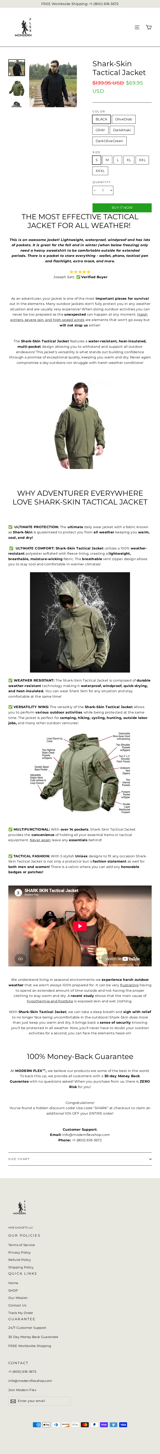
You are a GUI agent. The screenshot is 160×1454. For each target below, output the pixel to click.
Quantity (101, 182)
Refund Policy (19, 1260)
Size (96, 152)
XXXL (100, 171)
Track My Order (20, 1313)
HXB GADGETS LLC (20, 1227)
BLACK (101, 119)
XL (129, 160)
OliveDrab (123, 119)
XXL (142, 160)
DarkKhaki (122, 130)
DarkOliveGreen (109, 141)
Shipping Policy (21, 1267)
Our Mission (18, 1298)
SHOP (13, 1290)
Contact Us (17, 1305)
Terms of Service (21, 1245)
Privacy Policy (19, 1252)
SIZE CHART (19, 1159)
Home (13, 1283)
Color (98, 111)
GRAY (100, 130)
